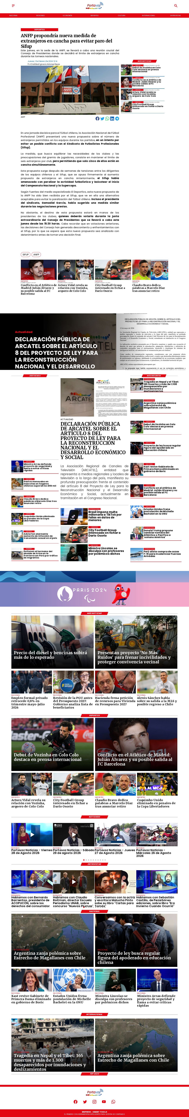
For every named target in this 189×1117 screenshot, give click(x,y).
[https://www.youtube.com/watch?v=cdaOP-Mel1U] (115, 834)
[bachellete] (136, 512)
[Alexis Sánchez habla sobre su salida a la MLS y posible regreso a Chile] (157, 693)
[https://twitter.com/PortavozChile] (85, 1103)
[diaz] (17, 501)
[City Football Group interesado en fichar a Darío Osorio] (126, 106)
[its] (17, 536)
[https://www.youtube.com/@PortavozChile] (104, 1103)
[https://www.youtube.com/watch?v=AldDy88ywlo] (157, 882)
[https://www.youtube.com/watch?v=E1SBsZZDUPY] (115, 882)
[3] (95, 416)
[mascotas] (17, 484)
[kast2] (136, 469)
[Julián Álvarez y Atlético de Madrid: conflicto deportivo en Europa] (126, 82)
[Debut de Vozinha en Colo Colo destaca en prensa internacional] (126, 70)
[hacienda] (115, 693)
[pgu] (73, 693)
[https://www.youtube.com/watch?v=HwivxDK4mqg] (157, 834)
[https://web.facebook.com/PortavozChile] (75, 1103)
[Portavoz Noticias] (13, 7)
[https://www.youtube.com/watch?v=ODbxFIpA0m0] (32, 882)
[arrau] (17, 467)
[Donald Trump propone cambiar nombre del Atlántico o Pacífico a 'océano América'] (136, 533)
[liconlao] (115, 991)
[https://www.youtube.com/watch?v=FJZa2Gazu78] (73, 882)
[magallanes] (136, 405)
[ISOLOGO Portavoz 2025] (94, 9)
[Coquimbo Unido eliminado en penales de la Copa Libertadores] (17, 519)
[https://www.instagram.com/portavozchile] (94, 1103)
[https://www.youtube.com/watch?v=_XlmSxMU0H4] (73, 834)
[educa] (136, 448)
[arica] (17, 554)
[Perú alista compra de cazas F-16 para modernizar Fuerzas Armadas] (136, 554)
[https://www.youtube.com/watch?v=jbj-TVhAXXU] (32, 834)
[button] (25, 254)
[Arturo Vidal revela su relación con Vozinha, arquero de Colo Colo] (126, 94)
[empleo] (31, 693)
